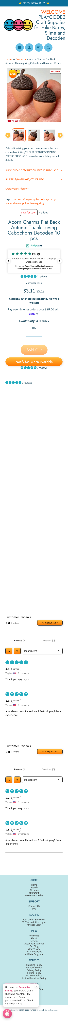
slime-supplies (21, 203)
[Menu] (20, 47)
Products (21, 59)
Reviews (34, 941)
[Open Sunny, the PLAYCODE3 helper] (7, 1013)
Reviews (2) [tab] (19, 640)
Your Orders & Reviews (34, 919)
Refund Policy (34, 973)
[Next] (60, 135)
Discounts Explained (34, 943)
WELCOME (53, 11)
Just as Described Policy (34, 978)
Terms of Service (34, 967)
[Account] (29, 47)
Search (34, 887)
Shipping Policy (34, 965)
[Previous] (7, 135)
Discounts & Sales (34, 895)
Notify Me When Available (34, 361)
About (34, 938)
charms (16, 199)
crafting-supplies (29, 199)
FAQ (34, 909)
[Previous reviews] (8, 261)
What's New (34, 949)
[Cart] (39, 47)
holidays (44, 199)
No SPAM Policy (34, 975)
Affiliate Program (34, 954)
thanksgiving (37, 203)
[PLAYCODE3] (18, 24)
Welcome (34, 935)
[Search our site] (48, 47)
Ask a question (50, 623)
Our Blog (34, 946)
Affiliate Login (34, 925)
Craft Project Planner (17, 189)
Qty (34, 328)
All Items (34, 890)
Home (8, 59)
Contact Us (34, 906)
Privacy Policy (34, 970)
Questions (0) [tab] (48, 640)
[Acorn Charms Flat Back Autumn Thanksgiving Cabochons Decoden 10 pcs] (19, 135)
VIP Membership (34, 951)
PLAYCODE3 (34, 1010)
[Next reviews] (60, 261)
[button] (34, 261)
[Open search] (8, 651)
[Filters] (17, 651)
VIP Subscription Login (34, 922)
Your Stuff (34, 893)
